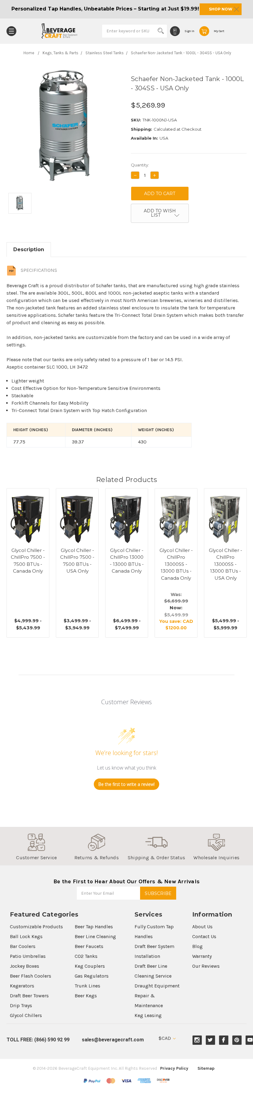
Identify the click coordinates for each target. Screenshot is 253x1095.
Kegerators (22, 986)
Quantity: (140, 164)
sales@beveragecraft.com (113, 1040)
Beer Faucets (89, 946)
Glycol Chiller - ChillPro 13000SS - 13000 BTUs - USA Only (225, 564)
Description (28, 249)
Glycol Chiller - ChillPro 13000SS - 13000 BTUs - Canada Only (176, 564)
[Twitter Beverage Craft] (210, 1040)
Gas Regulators (92, 976)
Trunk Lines (87, 986)
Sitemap (205, 1068)
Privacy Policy (174, 1068)
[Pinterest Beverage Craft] (236, 1040)
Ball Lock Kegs (26, 936)
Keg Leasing (148, 1015)
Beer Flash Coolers (30, 976)
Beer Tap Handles (94, 927)
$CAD (165, 1038)
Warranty (202, 956)
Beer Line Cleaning (95, 936)
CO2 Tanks (86, 956)
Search (161, 31)
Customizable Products (36, 927)
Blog (197, 946)
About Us (202, 927)
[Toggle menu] (11, 31)
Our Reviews (206, 966)
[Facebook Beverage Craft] (223, 1040)
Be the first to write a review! (126, 784)
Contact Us (204, 936)
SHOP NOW (220, 9)
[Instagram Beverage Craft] (197, 1040)
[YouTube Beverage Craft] (250, 1040)
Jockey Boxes (24, 966)
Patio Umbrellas (28, 956)
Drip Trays (21, 1005)
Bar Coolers (22, 946)
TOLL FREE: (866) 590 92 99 (37, 1040)
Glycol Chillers (26, 1015)
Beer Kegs (86, 996)
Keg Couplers (90, 966)
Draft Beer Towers (29, 996)
